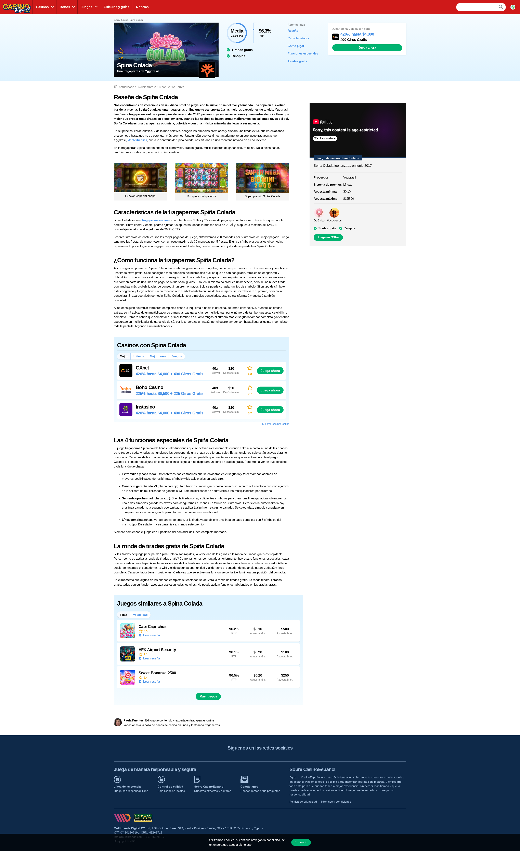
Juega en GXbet (328, 237)
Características (298, 38)
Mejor (124, 356)
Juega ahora (367, 47)
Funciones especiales (301, 53)
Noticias (142, 7)
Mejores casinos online (275, 423)
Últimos (138, 356)
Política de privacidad (303, 801)
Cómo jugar (296, 46)
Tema (123, 614)
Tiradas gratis (297, 61)
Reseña (293, 30)
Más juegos (208, 696)
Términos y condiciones (336, 801)
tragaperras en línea (156, 220)
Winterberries (137, 140)
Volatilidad (140, 614)
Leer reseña (151, 635)
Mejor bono (158, 356)
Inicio (116, 20)
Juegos (86, 7)
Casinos (42, 7)
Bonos (65, 7)
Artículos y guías (116, 7)
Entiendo (301, 842)
